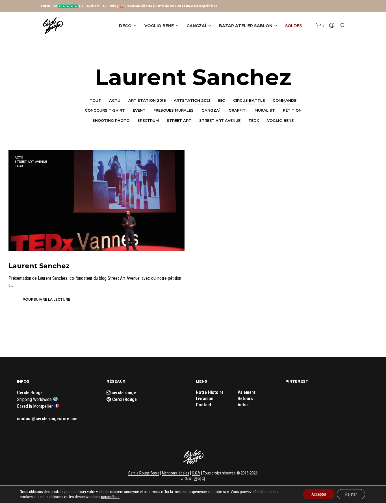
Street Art (179, 120)
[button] (320, 25)
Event (139, 110)
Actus (243, 404)
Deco (125, 25)
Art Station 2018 (147, 100)
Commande (284, 100)
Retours (245, 398)
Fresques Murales (173, 110)
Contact (203, 404)
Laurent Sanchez (39, 266)
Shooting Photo (110, 120)
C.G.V (196, 473)
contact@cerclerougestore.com (48, 418)
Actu (114, 100)
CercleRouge (124, 399)
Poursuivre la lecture (46, 299)
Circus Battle (249, 100)
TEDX (253, 120)
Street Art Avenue (219, 120)
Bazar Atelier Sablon (245, 25)
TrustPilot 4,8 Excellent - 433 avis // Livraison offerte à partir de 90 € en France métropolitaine (128, 6)
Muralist (265, 110)
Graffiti (238, 110)
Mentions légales (175, 473)
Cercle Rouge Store (143, 473)
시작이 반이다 (193, 479)
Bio (221, 100)
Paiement (246, 392)
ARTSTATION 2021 (192, 100)
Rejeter (351, 494)
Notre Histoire (210, 392)
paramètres (110, 497)
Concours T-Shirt (105, 110)
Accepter (318, 494)
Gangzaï (196, 25)
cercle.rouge (123, 392)
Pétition (292, 110)
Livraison (204, 398)
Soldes (293, 25)
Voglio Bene (159, 25)
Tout (95, 100)
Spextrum (148, 120)
